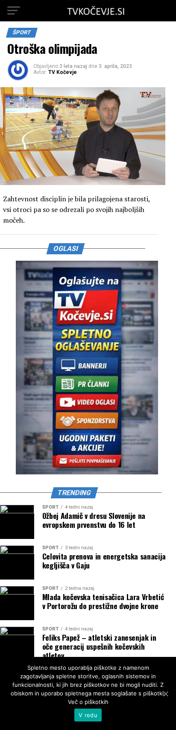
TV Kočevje (62, 72)
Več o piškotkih (88, 701)
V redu (88, 715)
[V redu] (165, 693)
